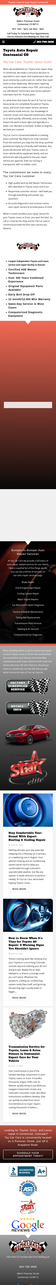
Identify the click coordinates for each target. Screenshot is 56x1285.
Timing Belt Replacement (28, 617)
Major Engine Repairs (28, 599)
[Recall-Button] (28, 708)
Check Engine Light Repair (28, 587)
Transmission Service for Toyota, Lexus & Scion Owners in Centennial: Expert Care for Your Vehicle (27, 1054)
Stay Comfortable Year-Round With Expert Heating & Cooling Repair (27, 836)
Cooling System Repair (28, 593)
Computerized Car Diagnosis (28, 634)
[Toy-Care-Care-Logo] (28, 11)
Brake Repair (28, 582)
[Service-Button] (28, 686)
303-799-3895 (28, 1266)
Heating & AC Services (28, 629)
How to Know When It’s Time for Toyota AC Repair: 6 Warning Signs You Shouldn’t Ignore (26, 943)
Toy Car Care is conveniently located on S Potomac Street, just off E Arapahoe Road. (28, 1141)
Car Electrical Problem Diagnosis (28, 605)
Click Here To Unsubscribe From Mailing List (28, 1256)
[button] (3, 42)
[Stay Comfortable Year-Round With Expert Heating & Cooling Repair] (28, 810)
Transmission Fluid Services (28, 623)
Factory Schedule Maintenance (28, 611)
